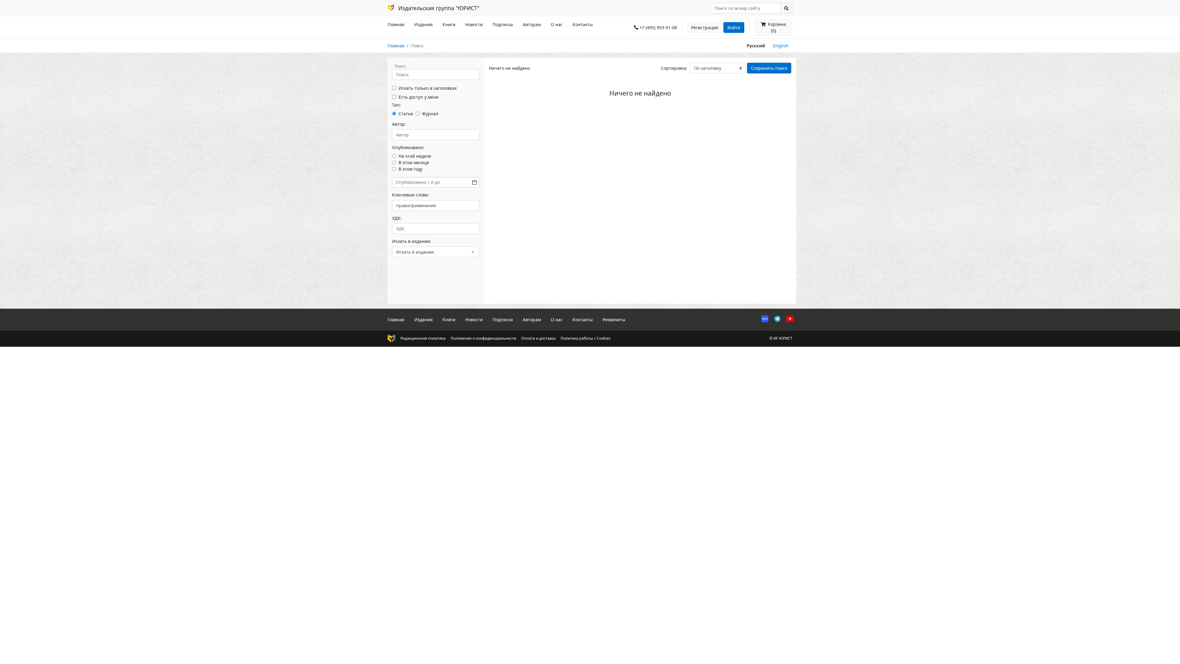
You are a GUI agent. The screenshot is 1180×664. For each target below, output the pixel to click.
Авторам (532, 24)
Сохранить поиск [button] (769, 68)
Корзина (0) (776, 27)
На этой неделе (415, 156)
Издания (423, 24)
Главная (395, 24)
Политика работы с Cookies (585, 338)
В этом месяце (414, 162)
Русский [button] (756, 46)
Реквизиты (614, 319)
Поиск (400, 66)
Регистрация (704, 27)
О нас (557, 24)
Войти (733, 27)
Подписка (503, 24)
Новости (474, 24)
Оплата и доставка (538, 338)
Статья (406, 114)
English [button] (781, 46)
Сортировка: (674, 68)
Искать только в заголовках (428, 88)
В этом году (411, 169)
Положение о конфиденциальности (483, 338)
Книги (448, 24)
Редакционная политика (423, 338)
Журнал (430, 114)
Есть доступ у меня (419, 97)
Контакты (582, 24)
